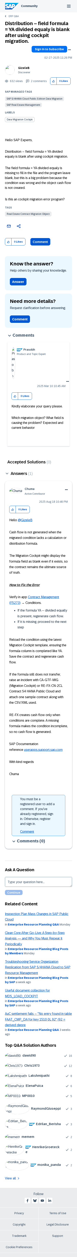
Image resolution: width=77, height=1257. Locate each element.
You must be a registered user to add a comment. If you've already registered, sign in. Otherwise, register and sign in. (37, 811)
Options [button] (69, 49)
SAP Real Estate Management (23, 104)
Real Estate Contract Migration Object (28, 214)
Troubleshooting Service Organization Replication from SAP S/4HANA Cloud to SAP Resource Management (37, 967)
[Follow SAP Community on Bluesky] (35, 1200)
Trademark (19, 1235)
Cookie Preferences (19, 1247)
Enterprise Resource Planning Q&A (33, 924)
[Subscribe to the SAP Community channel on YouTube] (42, 1200)
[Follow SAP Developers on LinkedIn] (49, 1200)
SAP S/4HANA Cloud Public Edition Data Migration (34, 98)
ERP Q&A (14, 16)
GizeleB (24, 68)
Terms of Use (57, 1213)
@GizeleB (25, 520)
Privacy (19, 1213)
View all (10, 1178)
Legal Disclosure (58, 1224)
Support (57, 1235)
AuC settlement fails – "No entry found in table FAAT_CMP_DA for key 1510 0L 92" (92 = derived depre (38, 1019)
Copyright (19, 1224)
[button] (53, 81)
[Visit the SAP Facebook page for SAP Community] (27, 1200)
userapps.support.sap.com (43, 749)
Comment (40, 242)
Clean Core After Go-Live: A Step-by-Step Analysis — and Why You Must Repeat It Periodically (35, 938)
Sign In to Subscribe (49, 49)
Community (29, 6)
